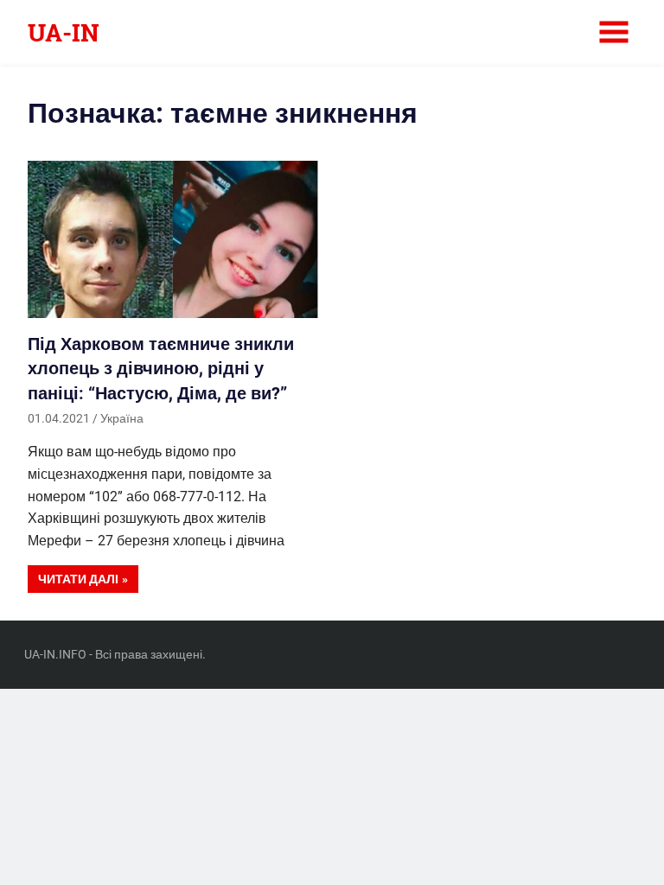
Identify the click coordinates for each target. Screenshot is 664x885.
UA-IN (63, 32)
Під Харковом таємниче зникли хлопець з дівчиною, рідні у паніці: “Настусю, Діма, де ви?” (161, 369)
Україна (122, 418)
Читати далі (78, 579)
